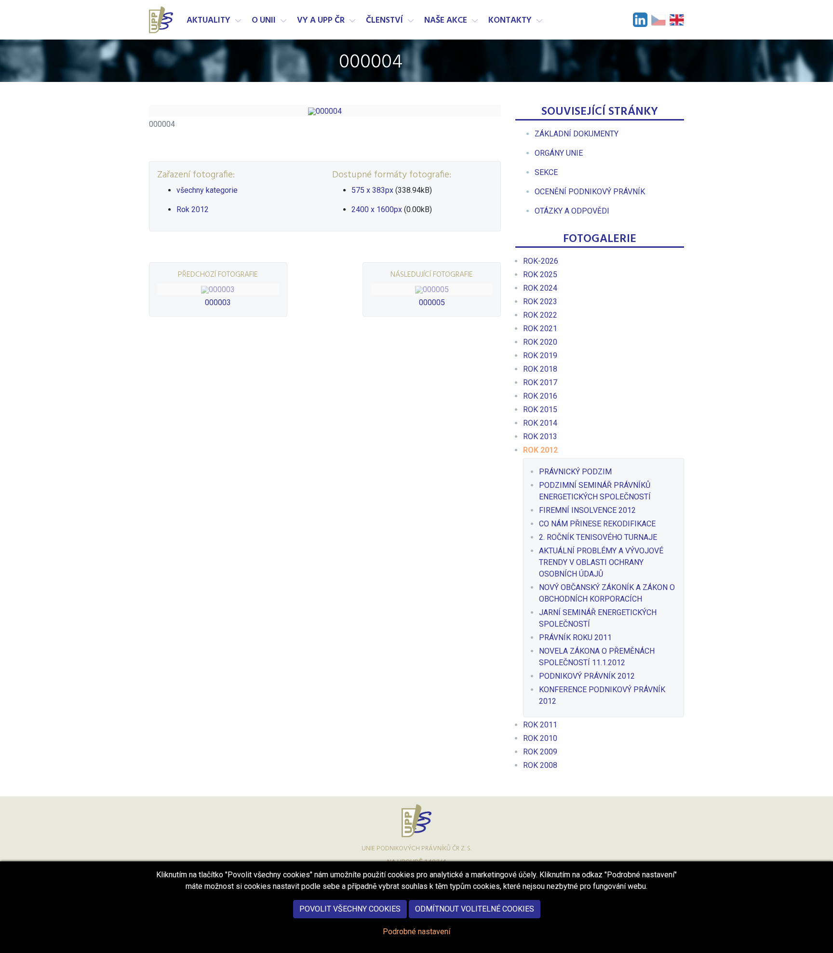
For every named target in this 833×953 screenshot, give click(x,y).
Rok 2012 (192, 209)
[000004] (325, 111)
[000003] (218, 289)
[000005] (432, 289)
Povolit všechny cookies (350, 908)
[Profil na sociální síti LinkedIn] (640, 20)
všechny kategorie (207, 190)
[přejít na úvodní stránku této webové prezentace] (162, 20)
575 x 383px (372, 190)
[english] (677, 20)
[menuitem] (576, 133)
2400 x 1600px (376, 209)
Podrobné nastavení (416, 931)
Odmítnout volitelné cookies (474, 908)
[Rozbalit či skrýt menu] (238, 21)
